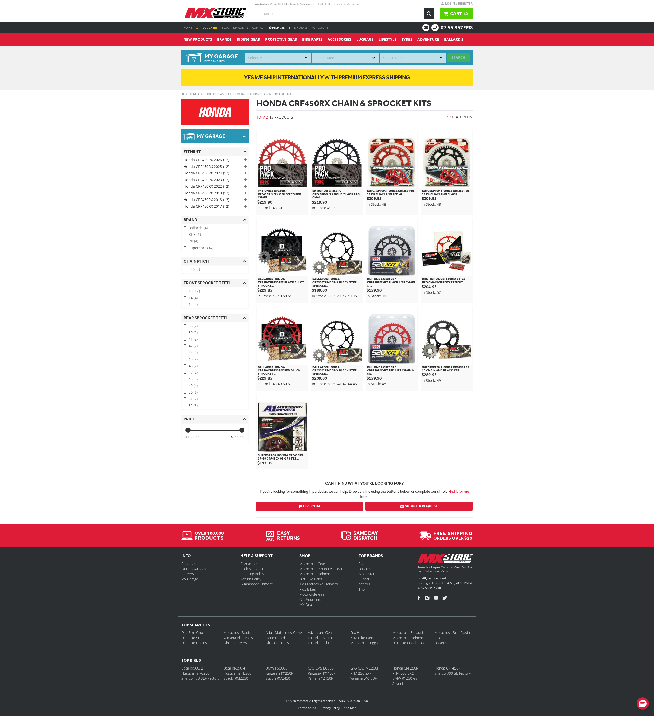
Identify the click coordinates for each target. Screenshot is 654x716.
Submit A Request (421, 506)
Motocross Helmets (315, 573)
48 (193, 379)
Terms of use (307, 708)
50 (193, 392)
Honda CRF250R (405, 668)
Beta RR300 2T (193, 668)
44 (193, 352)
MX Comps (240, 27)
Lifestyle (387, 39)
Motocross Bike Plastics (454, 632)
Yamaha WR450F (363, 678)
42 (193, 345)
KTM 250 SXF (360, 673)
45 (193, 359)
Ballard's (453, 39)
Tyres (407, 39)
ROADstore (319, 27)
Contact (258, 27)
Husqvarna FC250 (195, 673)
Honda (194, 94)
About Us (188, 563)
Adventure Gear (320, 632)
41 (193, 339)
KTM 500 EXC (403, 673)
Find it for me (458, 491)
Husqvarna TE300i (238, 673)
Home (187, 27)
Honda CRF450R (447, 668)
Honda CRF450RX (216, 94)
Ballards (198, 227)
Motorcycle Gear (312, 594)
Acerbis (364, 584)
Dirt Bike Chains (194, 642)
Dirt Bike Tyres (235, 642)
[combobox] (278, 58)
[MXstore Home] (445, 559)
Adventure (428, 39)
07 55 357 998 (457, 27)
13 (194, 291)
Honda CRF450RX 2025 (206, 166)
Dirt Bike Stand (193, 637)
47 (193, 372)
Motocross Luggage (365, 642)
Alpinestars (367, 573)
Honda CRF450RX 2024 (206, 173)
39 (193, 332)
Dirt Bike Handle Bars (409, 642)
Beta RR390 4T (235, 668)
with (327, 77)
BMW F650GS (277, 668)
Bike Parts (312, 39)
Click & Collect (251, 568)
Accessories (339, 39)
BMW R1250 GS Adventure (405, 681)
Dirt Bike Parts (310, 579)
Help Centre (280, 27)
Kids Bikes (307, 589)
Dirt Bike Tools (277, 642)
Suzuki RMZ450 (278, 678)
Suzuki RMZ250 (236, 678)
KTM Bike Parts (362, 637)
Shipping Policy (252, 573)
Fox (361, 563)
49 (193, 385)
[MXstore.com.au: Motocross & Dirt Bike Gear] (215, 13)
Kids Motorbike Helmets (318, 584)
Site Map (350, 708)
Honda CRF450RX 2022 (206, 186)
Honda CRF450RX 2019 (206, 193)
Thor (362, 589)
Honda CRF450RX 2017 (206, 206)
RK (193, 241)
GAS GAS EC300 (321, 668)
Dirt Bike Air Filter (322, 637)
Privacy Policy (330, 708)
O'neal (364, 579)
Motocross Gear (312, 563)
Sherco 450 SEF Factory (200, 678)
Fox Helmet (359, 632)
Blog (225, 27)
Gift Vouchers (206, 27)
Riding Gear (248, 39)
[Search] (429, 13)
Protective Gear (281, 39)
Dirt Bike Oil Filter (322, 642)
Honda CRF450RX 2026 (206, 159)
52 (193, 405)
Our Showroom (193, 568)
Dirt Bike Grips (193, 632)
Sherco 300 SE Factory (453, 673)
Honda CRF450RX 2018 (206, 199)
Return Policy (250, 579)
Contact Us (249, 563)
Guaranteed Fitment (256, 584)
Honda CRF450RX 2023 (206, 179)
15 (193, 304)
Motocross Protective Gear (320, 568)
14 (193, 297)
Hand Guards (276, 637)
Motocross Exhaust (407, 632)
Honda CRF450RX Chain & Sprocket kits (263, 94)
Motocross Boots (237, 632)
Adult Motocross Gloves (285, 632)
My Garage (189, 579)
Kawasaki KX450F (321, 673)
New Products (197, 39)
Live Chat (312, 506)
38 (193, 325)
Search (458, 57)
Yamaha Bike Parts (238, 637)
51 (193, 398)
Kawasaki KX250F (279, 673)
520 (194, 269)
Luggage (364, 39)
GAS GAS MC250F (364, 668)
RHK (195, 234)
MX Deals (300, 27)
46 (193, 365)
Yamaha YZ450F (320, 678)
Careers (187, 573)
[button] (643, 703)
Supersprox (201, 247)
